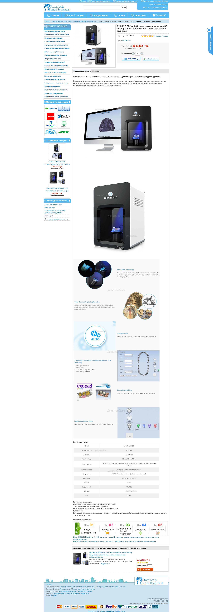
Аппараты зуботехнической (61, 21)
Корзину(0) (160, 15)
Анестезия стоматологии (53, 93)
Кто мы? (122, 587)
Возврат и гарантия (85, 591)
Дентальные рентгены (52, 76)
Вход (151, 4)
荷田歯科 (54, 596)
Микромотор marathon (52, 59)
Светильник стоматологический (56, 66)
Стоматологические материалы (56, 90)
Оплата (121, 15)
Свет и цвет (49, 216)
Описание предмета (82, 71)
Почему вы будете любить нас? (107, 587)
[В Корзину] (131, 59)
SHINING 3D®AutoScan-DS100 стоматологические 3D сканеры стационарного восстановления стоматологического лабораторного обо (111, 555)
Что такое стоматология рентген (56, 219)
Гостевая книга (59, 593)
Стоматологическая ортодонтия (56, 97)
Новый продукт (76, 15)
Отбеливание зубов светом (54, 52)
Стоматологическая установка (55, 55)
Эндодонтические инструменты (56, 45)
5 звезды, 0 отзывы (161, 36)
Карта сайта (140, 15)
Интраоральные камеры (53, 38)
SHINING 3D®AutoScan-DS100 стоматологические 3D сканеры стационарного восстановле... (57, 191)
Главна (47, 21)
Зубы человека (50, 207)
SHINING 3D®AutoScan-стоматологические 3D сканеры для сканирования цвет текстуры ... (57, 164)
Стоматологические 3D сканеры (84, 21)
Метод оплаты (65, 589)
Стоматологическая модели (54, 79)
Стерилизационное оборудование (56, 48)
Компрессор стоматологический (56, 83)
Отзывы (95, 71)
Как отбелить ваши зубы (53, 204)
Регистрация (162, 4)
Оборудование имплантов (54, 69)
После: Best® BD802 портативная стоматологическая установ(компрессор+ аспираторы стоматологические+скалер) (114, 541)
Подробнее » (105, 564)
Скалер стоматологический (54, 41)
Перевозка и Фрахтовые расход (83, 589)
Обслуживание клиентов (67, 591)
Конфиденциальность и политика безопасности (77, 587)
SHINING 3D (126, 41)
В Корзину (146, 569)
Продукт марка (100, 15)
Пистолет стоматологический (55, 72)
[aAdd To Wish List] (152, 59)
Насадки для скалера (52, 86)
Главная (55, 15)
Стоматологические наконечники (56, 35)
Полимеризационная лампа (54, 31)
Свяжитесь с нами (72, 593)
